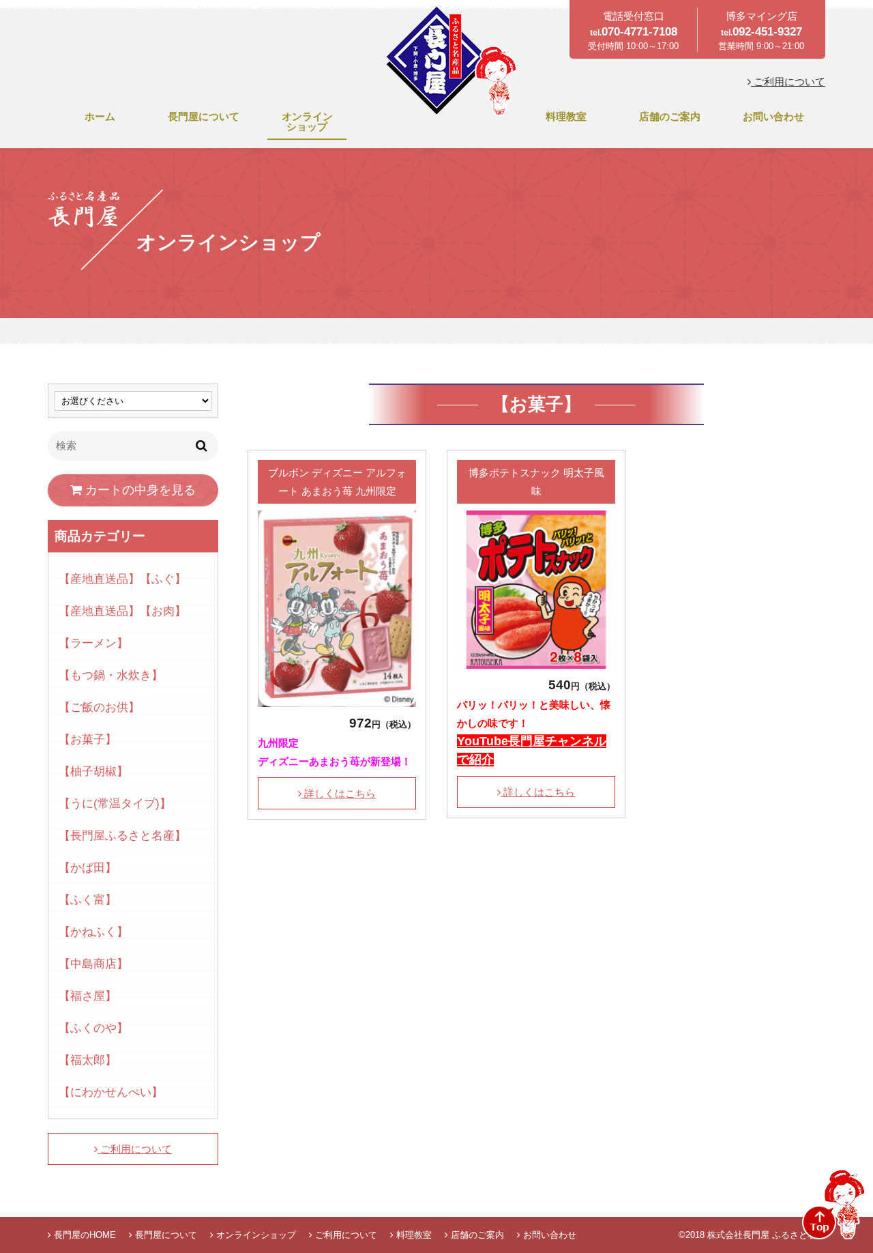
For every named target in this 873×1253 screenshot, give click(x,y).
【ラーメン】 (93, 643)
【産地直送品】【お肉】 (122, 611)
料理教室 (566, 116)
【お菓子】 (88, 739)
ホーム (100, 116)
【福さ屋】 (88, 996)
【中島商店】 (93, 963)
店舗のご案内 (669, 116)
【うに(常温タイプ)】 (115, 803)
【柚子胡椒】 (93, 771)
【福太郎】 (88, 1060)
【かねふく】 (93, 931)
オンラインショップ (307, 121)
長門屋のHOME (83, 1235)
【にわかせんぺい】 (111, 1092)
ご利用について (788, 81)
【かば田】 (88, 867)
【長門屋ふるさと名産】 (122, 835)
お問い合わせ (773, 116)
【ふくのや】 (93, 1028)
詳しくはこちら (338, 793)
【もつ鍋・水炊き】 (111, 675)
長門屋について (203, 116)
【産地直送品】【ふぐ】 (122, 579)
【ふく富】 (88, 899)
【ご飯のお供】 (99, 707)
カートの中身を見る (139, 490)
